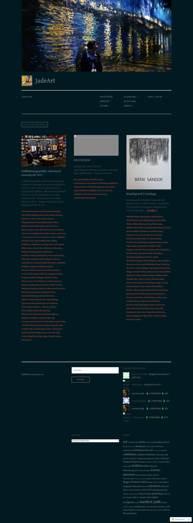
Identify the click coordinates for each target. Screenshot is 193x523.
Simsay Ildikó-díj (47, 318)
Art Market (55, 211)
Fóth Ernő (131, 239)
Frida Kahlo (160, 455)
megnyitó (45, 285)
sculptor (25, 318)
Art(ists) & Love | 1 (152, 384)
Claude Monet (159, 446)
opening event (28, 303)
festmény (58, 248)
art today (104, 106)
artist (53, 215)
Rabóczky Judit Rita (42, 311)
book (125, 446)
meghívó (78, 194)
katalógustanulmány (135, 257)
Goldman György (29, 255)
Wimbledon (166, 510)
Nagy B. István (162, 283)
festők (24, 252)
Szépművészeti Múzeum (150, 301)
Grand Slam (133, 459)
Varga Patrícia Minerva (156, 312)
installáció (37, 263)
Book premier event (30, 230)
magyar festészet (55, 274)
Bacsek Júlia (41, 222)
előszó (159, 235)
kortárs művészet (45, 270)
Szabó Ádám (61, 322)
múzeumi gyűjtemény (30, 285)
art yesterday (130, 97)
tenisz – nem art (155, 96)
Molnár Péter (132, 279)
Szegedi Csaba (56, 325)
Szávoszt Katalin (42, 325)
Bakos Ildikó (53, 222)
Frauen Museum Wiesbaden (86, 187)
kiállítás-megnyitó (29, 267)
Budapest (37, 233)
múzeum (57, 281)
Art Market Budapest (30, 215)
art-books (45, 215)
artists (59, 215)
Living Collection (40, 274)
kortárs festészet (29, 270)
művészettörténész (30, 296)
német (95, 194)
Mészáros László (46, 281)
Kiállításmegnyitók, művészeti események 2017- (41, 173)
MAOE (168, 272)
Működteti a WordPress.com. (33, 374)
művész (62, 289)
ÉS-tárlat (161, 220)
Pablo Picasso (145, 493)
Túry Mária (145, 308)
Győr (51, 255)
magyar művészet (29, 278)
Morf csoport (145, 279)
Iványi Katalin (148, 250)
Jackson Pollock (164, 462)
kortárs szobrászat (141, 475)
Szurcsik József (28, 333)
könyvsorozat (139, 479)
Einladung (103, 183)
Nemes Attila (132, 286)
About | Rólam (106, 96)
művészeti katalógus (146, 283)
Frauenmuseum (35, 252)
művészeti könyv (48, 292)
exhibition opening (40, 244)
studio (137, 502)
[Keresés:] (95, 370)
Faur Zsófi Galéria (57, 244)
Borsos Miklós (57, 230)
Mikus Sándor (56, 285)
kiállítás (62, 263)
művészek (26, 292)
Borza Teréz (27, 233)
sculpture (35, 318)
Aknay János (145, 217)
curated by (44, 237)
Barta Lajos (157, 224)
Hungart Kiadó (38, 259)
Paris (164, 494)
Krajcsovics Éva (133, 264)
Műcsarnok (52, 289)
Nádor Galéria (27, 300)
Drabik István (44, 241)
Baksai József (27, 226)
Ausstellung (83, 180)
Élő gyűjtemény (28, 222)
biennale (152, 228)
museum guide (158, 279)
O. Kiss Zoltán (144, 286)
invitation (110, 187)
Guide (165, 242)
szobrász (131, 507)
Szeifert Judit (27, 329)
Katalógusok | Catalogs (141, 194)
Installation (27, 263)
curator (53, 237)
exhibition (26, 244)
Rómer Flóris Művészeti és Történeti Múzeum (40, 314)
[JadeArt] (96, 36)
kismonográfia (127, 466)
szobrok (125, 507)
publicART (104, 101)
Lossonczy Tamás (134, 268)
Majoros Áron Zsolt (30, 281)
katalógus (158, 253)
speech (39, 322)
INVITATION (82, 160)
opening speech (42, 303)
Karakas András (146, 253)
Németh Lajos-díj (42, 300)
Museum (25, 289)
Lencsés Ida (27, 274)
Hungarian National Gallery (148, 458)
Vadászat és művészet (136, 312)
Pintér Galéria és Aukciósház (138, 290)
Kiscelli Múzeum (150, 261)
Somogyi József (28, 322)
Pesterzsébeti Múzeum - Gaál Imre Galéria (39, 307)
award (50, 219)
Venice (160, 510)
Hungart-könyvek (52, 259)
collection (62, 233)
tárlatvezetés (41, 333)
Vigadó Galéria (55, 336)
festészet (48, 248)
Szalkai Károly (29, 325)
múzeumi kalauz (148, 275)
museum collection (38, 289)
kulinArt (128, 106)
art (36, 211)
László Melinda (148, 264)
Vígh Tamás (42, 336)
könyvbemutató (129, 479)
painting (53, 303)
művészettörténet (46, 296)
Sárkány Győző (144, 294)
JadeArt (45, 80)
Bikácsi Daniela (164, 228)
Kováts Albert (164, 261)
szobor (49, 329)
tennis (131, 510)
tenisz (125, 510)
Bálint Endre (132, 228)
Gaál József (47, 252)
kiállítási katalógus (134, 261)
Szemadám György (146, 305)
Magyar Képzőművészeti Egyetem (156, 268)
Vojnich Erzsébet (134, 319)
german (101, 187)
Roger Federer (132, 497)
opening (54, 300)
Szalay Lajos (162, 297)
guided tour (42, 255)
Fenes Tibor (38, 248)
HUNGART (26, 259)
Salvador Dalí (144, 497)
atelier (153, 442)
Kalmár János (132, 253)
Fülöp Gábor (27, 248)
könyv (156, 475)
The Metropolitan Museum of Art (146, 510)
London (163, 479)
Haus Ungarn (132, 246)
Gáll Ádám (142, 242)
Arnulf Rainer (132, 220)
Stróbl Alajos (49, 322)
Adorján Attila (133, 217)
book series (45, 230)
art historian (44, 211)
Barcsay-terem (145, 224)
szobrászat (57, 329)
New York (147, 490)
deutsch (94, 183)
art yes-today (130, 101)
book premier (52, 226)
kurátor (57, 270)
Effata (54, 241)
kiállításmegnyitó (46, 267)
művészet (36, 292)
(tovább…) (152, 210)
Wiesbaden (26, 340)
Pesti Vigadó (27, 311)
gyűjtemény (59, 255)
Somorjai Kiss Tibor (135, 297)
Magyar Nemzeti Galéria (47, 278)
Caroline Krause (49, 233)
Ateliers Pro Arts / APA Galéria (34, 219)
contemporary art (30, 237)
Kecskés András (151, 257)
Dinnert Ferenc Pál (29, 241)
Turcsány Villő (53, 333)
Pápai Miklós (157, 286)
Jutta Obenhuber (50, 263)
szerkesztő (160, 305)
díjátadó (61, 237)
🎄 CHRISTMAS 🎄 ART (157, 393)
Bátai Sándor (40, 226)
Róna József (132, 294)
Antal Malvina (27, 211)
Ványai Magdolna (29, 336)
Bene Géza (143, 228)
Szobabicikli (39, 329)
